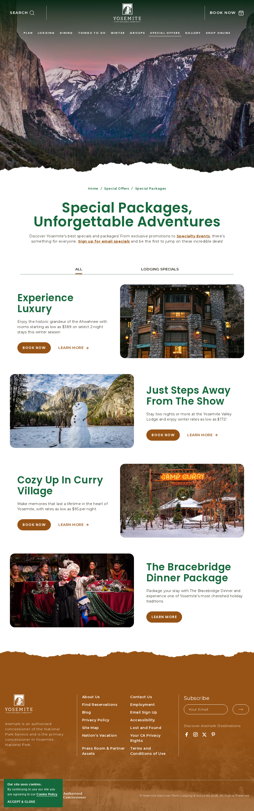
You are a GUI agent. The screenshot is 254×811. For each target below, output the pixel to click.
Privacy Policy (95, 720)
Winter (118, 33)
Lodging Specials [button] (160, 269)
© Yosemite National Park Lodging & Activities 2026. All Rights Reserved (194, 795)
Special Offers (165, 33)
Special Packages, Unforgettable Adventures (127, 215)
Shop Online (218, 33)
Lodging (46, 33)
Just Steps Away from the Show (188, 396)
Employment (142, 704)
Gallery (193, 33)
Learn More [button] (73, 349)
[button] (28, 13)
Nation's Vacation (99, 735)
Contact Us (141, 697)
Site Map (90, 728)
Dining (66, 33)
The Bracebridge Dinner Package (188, 572)
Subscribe (197, 698)
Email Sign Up (143, 712)
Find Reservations (100, 704)
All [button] (78, 269)
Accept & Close (21, 802)
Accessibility (142, 720)
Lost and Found (145, 728)
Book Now (37, 349)
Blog (86, 712)
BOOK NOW (164, 436)
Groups (137, 33)
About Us (91, 697)
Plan (28, 33)
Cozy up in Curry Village (60, 485)
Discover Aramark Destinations (212, 726)
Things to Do (92, 33)
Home (93, 188)
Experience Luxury (45, 303)
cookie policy (47, 794)
